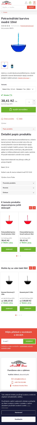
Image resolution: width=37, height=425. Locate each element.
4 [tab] (21, 315)
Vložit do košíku (20, 110)
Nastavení (18, 412)
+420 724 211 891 (20, 382)
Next (34, 207)
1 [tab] (16, 255)
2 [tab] (18, 255)
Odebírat (29, 341)
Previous (30, 207)
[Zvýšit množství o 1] (34, 100)
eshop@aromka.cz (20, 379)
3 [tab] (20, 255)
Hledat (31, 7)
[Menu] (34, 2)
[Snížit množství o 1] (34, 103)
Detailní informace (23, 78)
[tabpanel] (9, 232)
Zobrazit (9, 249)
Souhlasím (18, 419)
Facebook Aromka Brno (20, 386)
